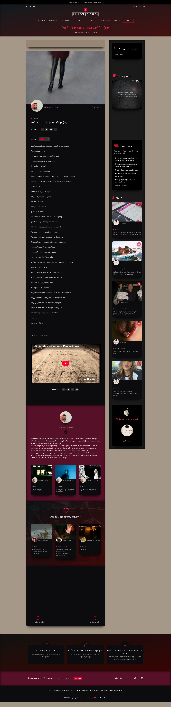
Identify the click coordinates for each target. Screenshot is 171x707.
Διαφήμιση (84, 690)
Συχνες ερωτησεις (139, 6)
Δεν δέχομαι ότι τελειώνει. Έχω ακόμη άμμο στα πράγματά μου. (126, 159)
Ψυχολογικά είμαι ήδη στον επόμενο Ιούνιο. (125, 181)
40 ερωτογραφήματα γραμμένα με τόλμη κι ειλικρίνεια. (46, 655)
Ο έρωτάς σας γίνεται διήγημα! (85, 650)
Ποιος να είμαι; (37, 490)
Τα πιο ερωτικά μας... (45, 650)
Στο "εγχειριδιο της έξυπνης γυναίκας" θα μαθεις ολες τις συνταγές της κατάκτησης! (125, 658)
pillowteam (123, 223)
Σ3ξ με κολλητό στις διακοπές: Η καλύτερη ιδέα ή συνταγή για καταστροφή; (127, 273)
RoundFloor (103, 698)
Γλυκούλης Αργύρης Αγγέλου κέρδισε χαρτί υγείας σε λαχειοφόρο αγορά (125, 313)
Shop (128, 20)
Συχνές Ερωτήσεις (54, 690)
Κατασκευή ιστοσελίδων (84, 698)
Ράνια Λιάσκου (124, 302)
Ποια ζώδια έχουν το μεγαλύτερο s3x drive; (125, 352)
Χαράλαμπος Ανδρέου (93, 540)
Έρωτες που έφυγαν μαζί (88, 490)
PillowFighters (104, 20)
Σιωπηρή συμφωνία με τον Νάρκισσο (65, 491)
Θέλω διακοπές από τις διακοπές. (127, 170)
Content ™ (65, 20)
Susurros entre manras (121, 308)
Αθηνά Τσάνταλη (43, 540)
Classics (78, 20)
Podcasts (91, 20)
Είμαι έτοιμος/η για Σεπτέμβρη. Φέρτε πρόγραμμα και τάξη (126, 165)
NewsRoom (53, 20)
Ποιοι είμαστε (94, 690)
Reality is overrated (62, 546)
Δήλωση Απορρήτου (116, 690)
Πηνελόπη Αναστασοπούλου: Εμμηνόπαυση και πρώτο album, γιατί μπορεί (125, 393)
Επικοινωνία (65, 690)
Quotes (117, 20)
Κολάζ (116, 229)
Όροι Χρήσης (104, 690)
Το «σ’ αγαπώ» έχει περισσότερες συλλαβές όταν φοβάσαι (40, 551)
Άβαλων (83, 549)
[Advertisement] (66, 592)
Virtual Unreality (67, 540)
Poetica (35, 118)
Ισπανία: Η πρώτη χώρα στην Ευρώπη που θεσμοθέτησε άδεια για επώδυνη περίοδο (127, 233)
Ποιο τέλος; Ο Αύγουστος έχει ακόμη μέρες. (125, 175)
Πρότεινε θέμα (75, 690)
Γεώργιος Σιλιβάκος (52, 107)
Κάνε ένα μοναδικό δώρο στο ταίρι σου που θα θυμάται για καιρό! (85, 655)
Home (75, 32)
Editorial (41, 20)
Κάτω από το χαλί (120, 269)
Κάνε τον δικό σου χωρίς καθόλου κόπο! (125, 651)
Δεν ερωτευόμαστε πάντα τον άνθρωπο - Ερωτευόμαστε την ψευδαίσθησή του (64, 552)
